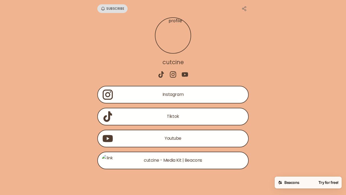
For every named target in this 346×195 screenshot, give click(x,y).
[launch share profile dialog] (244, 8)
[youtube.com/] (185, 75)
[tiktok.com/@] (161, 75)
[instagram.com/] (173, 75)
